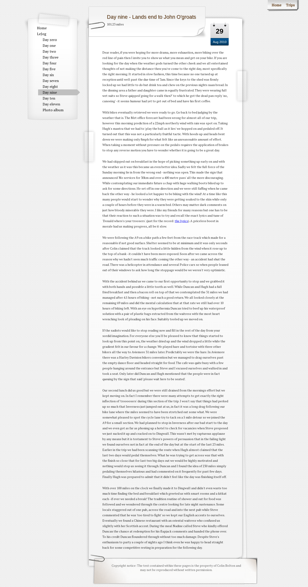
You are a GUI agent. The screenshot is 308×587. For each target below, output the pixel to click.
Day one (49, 45)
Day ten (49, 98)
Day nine (50, 92)
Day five (49, 68)
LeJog (41, 33)
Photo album (53, 109)
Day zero (50, 39)
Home (42, 27)
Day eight (50, 86)
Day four (50, 63)
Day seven (51, 80)
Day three (50, 57)
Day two (49, 51)
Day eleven (51, 104)
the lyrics (181, 221)
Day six (48, 74)
